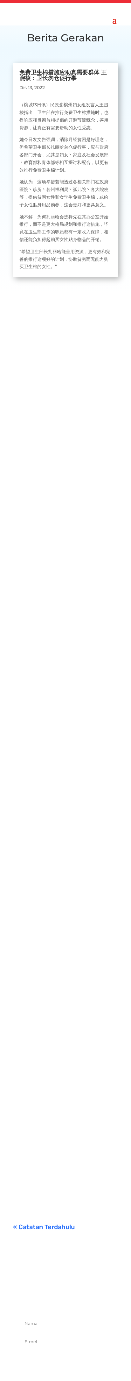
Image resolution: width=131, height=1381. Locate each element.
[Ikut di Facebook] (44, 1301)
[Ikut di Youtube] (86, 1301)
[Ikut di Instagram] (72, 1301)
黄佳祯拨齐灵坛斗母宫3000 (57, 885)
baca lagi (29, 446)
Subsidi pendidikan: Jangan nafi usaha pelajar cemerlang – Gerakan (63, 1133)
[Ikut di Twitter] (58, 1301)
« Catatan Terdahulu (44, 1227)
